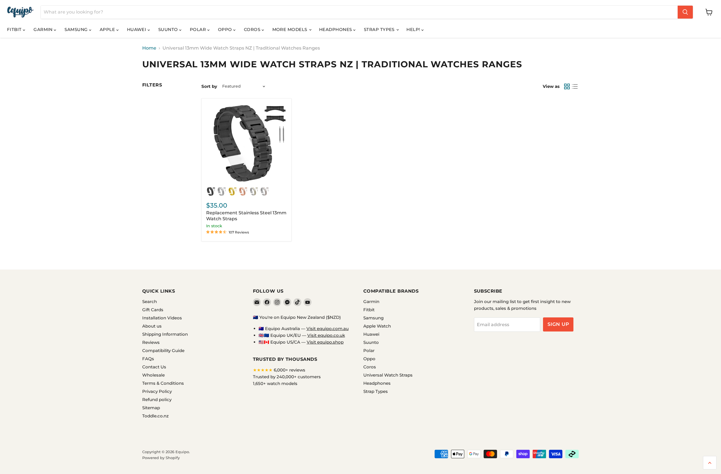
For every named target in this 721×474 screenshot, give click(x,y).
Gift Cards (152, 309)
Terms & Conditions (163, 383)
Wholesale (153, 375)
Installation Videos (162, 318)
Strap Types (380, 29)
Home (149, 48)
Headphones (336, 29)
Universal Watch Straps (388, 375)
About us (152, 326)
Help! (413, 29)
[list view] (575, 86)
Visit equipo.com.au (327, 328)
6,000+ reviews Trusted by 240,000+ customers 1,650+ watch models (287, 376)
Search (149, 301)
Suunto (168, 29)
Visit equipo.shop (325, 342)
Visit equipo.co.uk (326, 335)
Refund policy (157, 399)
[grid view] (567, 86)
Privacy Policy (157, 391)
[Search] (685, 12)
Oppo (225, 29)
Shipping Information (165, 334)
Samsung (76, 29)
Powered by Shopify (161, 457)
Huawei (137, 29)
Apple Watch (377, 326)
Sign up (558, 324)
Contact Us (154, 367)
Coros (253, 29)
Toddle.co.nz (155, 416)
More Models (290, 29)
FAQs (148, 358)
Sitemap (151, 407)
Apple (108, 29)
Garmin (44, 29)
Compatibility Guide (163, 350)
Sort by (209, 86)
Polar (198, 29)
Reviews (151, 342)
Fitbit (15, 29)
